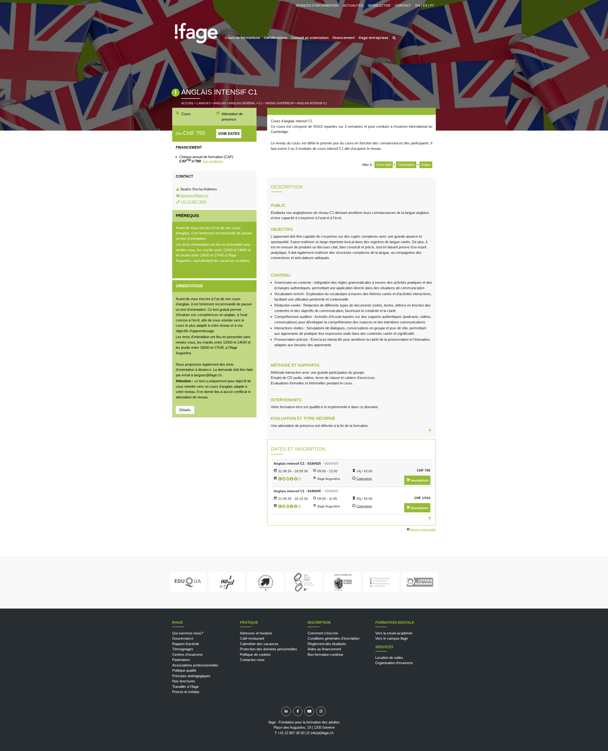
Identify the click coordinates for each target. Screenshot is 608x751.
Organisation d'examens (394, 663)
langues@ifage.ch (194, 196)
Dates (426, 165)
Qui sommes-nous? (187, 633)
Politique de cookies (255, 654)
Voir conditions (213, 161)
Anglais (220, 103)
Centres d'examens (187, 654)
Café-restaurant (252, 638)
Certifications (275, 37)
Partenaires (181, 660)
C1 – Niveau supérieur (276, 103)
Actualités (353, 5)
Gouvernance (182, 638)
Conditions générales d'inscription (333, 638)
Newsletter (379, 5)
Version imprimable (423, 529)
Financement (343, 37)
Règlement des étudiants (327, 644)
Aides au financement (324, 649)
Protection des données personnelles (268, 649)
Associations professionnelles (195, 665)
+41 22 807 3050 (193, 202)
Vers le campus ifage (391, 638)
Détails (185, 410)
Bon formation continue (325, 654)
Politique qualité (184, 670)
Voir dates (229, 134)
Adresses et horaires (256, 633)
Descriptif (383, 165)
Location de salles (389, 658)
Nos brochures (183, 681)
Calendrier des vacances (259, 644)
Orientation (406, 165)
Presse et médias (186, 692)
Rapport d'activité (185, 644)
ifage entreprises (373, 37)
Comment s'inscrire (323, 633)
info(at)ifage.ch (322, 733)
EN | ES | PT (424, 5)
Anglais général (242, 103)
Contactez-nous (252, 660)
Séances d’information (317, 5)
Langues (204, 103)
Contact (403, 5)
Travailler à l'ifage (185, 687)
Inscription (419, 480)
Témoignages (182, 649)
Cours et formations (242, 37)
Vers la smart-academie (393, 633)
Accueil (187, 103)
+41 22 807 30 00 (291, 733)
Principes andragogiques (191, 676)
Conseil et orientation (310, 37)
